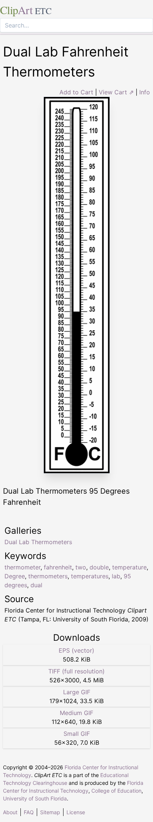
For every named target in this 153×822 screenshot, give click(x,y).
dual (36, 585)
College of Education (116, 790)
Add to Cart (76, 92)
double (99, 567)
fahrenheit (58, 567)
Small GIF (77, 733)
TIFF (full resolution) (76, 671)
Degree (14, 576)
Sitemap (50, 812)
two (80, 567)
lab (116, 576)
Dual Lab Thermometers (38, 542)
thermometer (22, 567)
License (75, 812)
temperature (129, 567)
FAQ (29, 812)
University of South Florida (35, 798)
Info (144, 92)
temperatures (89, 576)
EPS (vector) (76, 650)
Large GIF (76, 692)
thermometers (48, 576)
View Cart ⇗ (116, 92)
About (10, 812)
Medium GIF (76, 713)
